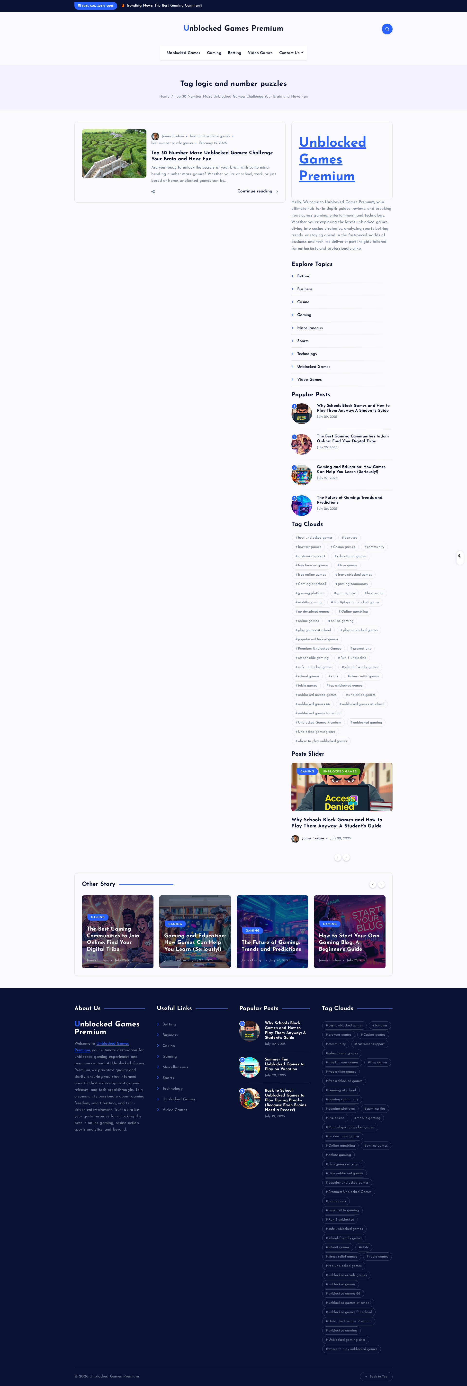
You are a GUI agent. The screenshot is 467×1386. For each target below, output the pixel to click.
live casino (375, 593)
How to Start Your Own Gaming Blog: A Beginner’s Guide (272, 942)
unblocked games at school (363, 704)
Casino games (344, 547)
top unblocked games (345, 686)
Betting (234, 53)
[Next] (346, 857)
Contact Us (289, 53)
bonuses (350, 538)
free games (348, 565)
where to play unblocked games (322, 741)
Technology (307, 354)
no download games (313, 612)
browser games (309, 547)
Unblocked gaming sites (316, 732)
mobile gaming (310, 602)
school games (308, 676)
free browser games (313, 565)
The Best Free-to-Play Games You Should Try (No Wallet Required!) (348, 942)
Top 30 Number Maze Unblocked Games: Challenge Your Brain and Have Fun (241, 97)
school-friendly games (361, 667)
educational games (352, 556)
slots (334, 676)
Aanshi (324, 960)
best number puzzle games (172, 143)
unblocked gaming (367, 723)
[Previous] (337, 857)
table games (307, 686)
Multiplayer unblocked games (356, 602)
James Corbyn (173, 136)
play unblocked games (360, 630)
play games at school (314, 630)
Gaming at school (312, 584)
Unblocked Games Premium (332, 160)
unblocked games (361, 695)
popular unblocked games (318, 639)
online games (308, 621)
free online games (312, 575)
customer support (311, 556)
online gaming (342, 621)
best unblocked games (315, 538)
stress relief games (364, 676)
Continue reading (255, 191)
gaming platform (311, 593)
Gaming (214, 53)
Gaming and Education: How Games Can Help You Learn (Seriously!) (117, 942)
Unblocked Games (183, 53)
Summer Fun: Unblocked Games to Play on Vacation (284, 1064)
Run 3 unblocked (353, 658)
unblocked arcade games (317, 695)
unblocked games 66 (314, 704)
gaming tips (345, 593)
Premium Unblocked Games (319, 649)
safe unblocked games (315, 667)
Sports (303, 341)
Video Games (260, 53)
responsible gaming (313, 658)
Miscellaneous (310, 328)
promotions (362, 649)
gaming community (353, 584)
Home (164, 97)
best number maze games (210, 136)
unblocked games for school (319, 713)
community (375, 547)
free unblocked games (355, 575)
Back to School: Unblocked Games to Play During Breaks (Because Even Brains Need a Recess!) (285, 1100)
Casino (303, 302)
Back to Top (378, 1376)
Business (304, 289)
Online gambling (354, 612)
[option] (342, 802)
